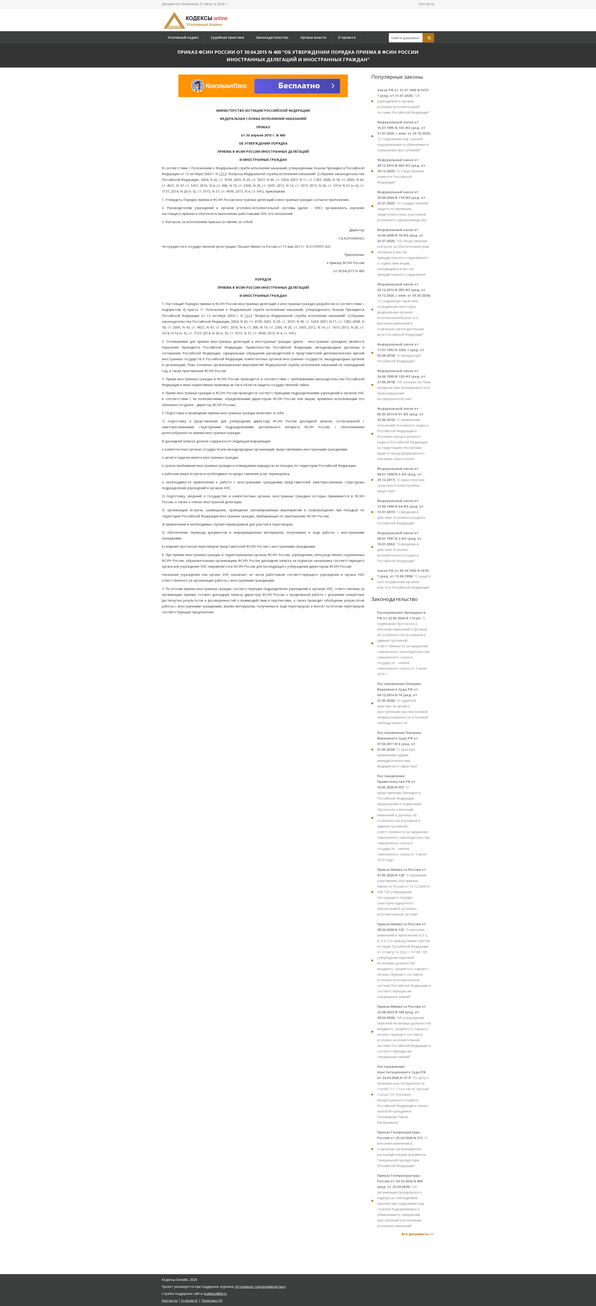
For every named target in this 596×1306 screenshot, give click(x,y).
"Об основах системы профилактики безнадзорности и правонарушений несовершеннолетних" (403, 385)
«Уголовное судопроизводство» (260, 1286)
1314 (222, 174)
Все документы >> (418, 1234)
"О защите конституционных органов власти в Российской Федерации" (404, 579)
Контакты (426, 4)
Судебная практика (227, 37)
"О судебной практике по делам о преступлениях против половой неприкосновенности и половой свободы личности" (402, 703)
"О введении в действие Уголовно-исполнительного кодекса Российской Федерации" (399, 547)
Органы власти (313, 37)
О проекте (347, 37)
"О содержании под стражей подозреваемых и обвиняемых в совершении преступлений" (403, 136)
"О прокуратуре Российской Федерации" (400, 352)
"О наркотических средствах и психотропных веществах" (400, 479)
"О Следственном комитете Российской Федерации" (401, 171)
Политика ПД (211, 1300)
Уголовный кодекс (183, 37)
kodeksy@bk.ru (215, 1293)
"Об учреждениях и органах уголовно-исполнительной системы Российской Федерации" (403, 101)
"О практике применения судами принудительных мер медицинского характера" (399, 749)
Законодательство (272, 37)
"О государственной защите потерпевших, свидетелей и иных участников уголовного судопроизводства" (402, 206)
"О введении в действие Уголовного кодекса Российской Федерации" (401, 512)
